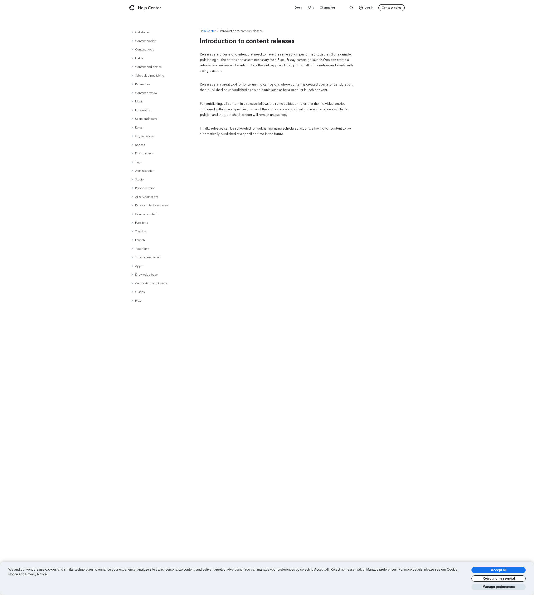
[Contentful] (132, 7)
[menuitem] (299, 7)
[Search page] (351, 7)
